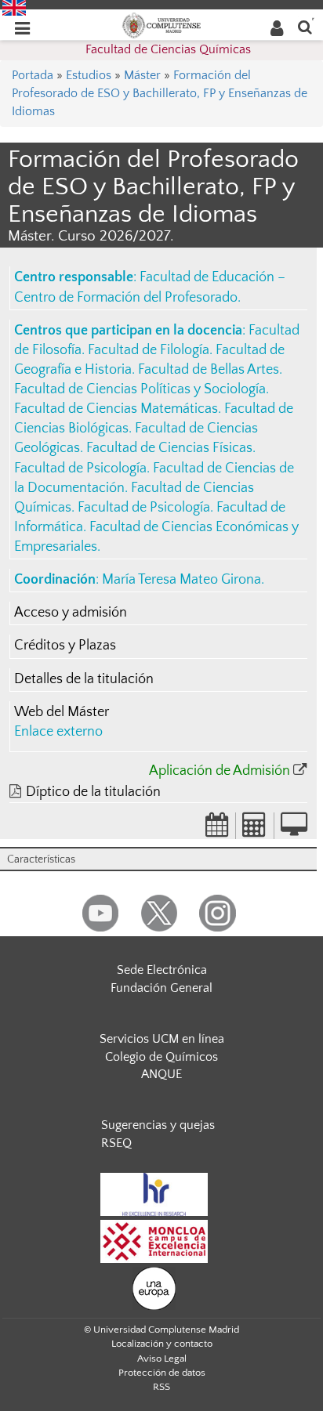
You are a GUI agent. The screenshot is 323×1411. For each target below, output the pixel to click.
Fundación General (161, 988)
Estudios (88, 75)
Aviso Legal (162, 1358)
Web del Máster (61, 712)
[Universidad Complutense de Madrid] (161, 24)
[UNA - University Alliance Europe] (154, 1287)
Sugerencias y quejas (158, 1125)
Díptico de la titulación (93, 792)
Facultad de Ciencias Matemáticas (116, 409)
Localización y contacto (161, 1343)
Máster (142, 75)
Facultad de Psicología (80, 468)
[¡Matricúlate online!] (294, 830)
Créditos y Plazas (65, 645)
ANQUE (161, 1074)
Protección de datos (161, 1372)
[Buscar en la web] (305, 26)
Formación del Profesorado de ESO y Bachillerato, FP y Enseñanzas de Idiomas (159, 93)
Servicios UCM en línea (162, 1039)
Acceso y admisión (70, 612)
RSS (161, 1386)
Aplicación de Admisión (219, 771)
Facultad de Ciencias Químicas (168, 49)
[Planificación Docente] (217, 830)
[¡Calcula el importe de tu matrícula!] (254, 830)
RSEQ (116, 1143)
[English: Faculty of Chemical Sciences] (14, 7)
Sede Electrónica (162, 970)
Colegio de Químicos (161, 1057)
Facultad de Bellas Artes (208, 370)
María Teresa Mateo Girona (181, 580)
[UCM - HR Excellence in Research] (154, 1193)
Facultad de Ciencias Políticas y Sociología (140, 389)
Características (41, 859)
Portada (32, 75)
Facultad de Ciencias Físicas (169, 448)
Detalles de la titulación (84, 679)
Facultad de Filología (148, 350)
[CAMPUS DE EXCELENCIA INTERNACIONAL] (154, 1240)
